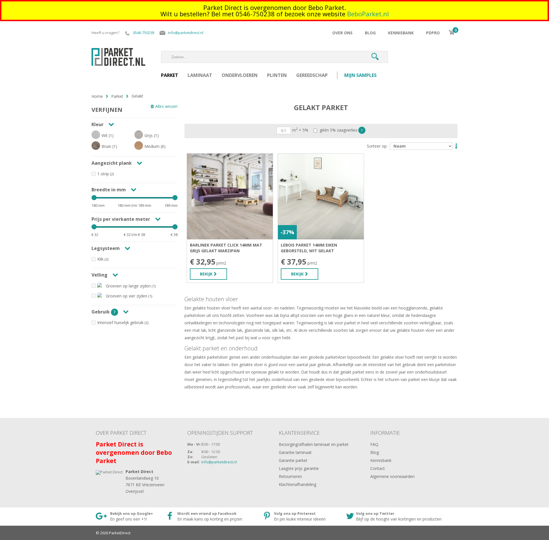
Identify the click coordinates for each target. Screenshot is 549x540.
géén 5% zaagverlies (338, 130)
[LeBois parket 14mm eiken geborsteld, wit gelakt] (321, 196)
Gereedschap (312, 75)
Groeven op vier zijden (126, 296)
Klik (100, 259)
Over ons (342, 32)
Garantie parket (293, 460)
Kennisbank (401, 32)
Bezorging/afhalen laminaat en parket (314, 444)
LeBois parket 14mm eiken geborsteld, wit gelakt (309, 247)
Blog (370, 32)
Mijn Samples (360, 75)
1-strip (103, 173)
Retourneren (290, 476)
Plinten (277, 75)
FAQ (374, 444)
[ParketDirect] (118, 53)
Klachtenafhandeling (297, 484)
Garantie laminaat (295, 452)
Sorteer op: (377, 146)
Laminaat (200, 75)
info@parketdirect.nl (219, 461)
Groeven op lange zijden (128, 286)
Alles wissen (166, 106)
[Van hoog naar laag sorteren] (455, 145)
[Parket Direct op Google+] (127, 516)
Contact (377, 468)
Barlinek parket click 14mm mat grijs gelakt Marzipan (226, 247)
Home (97, 96)
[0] (451, 32)
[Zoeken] (375, 57)
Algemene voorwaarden (392, 476)
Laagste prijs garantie (299, 468)
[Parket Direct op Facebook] (210, 516)
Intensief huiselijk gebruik (120, 322)
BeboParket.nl (368, 13)
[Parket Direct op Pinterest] (300, 516)
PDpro (433, 32)
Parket (169, 75)
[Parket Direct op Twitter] (394, 516)
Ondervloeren (240, 75)
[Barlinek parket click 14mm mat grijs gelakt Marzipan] (230, 196)
